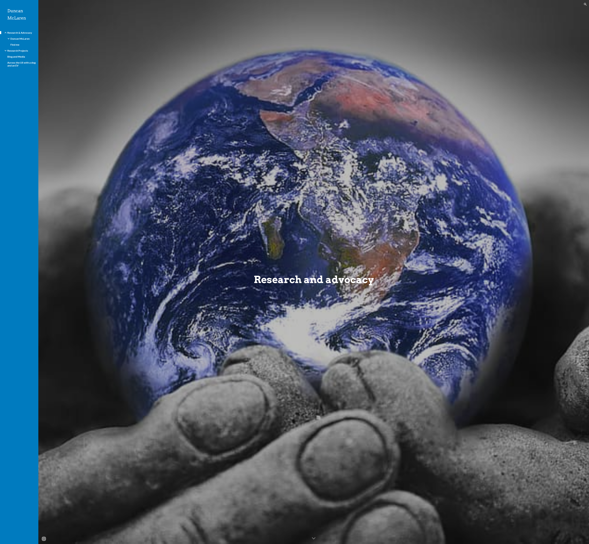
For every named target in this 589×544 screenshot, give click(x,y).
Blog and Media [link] (16, 56)
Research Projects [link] (17, 50)
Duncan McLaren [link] (20, 38)
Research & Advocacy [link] (19, 32)
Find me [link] (14, 44)
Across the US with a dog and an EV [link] (21, 64)
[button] (585, 4)
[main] (313, 272)
